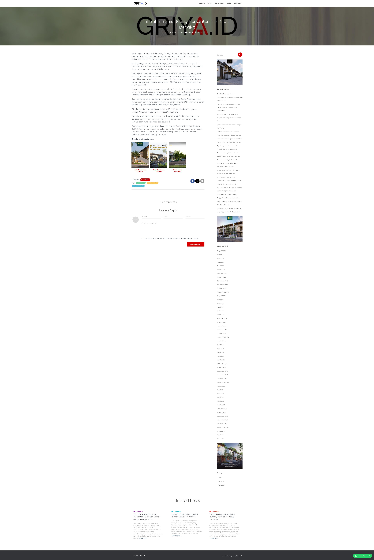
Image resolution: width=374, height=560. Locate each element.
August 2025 (221, 296)
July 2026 (220, 254)
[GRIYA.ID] (140, 3)
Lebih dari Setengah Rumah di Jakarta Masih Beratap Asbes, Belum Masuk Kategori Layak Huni (229, 187)
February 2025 (222, 318)
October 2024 (222, 333)
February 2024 (222, 363)
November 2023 (222, 375)
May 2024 (220, 352)
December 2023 (222, 371)
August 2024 (221, 341)
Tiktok (220, 478)
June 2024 (220, 348)
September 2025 (222, 292)
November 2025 (222, 284)
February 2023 (222, 408)
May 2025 (220, 307)
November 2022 (222, 420)
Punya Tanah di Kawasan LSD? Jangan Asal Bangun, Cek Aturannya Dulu (229, 118)
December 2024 (222, 326)
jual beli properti (152, 183)
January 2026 (221, 277)
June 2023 (220, 393)
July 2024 (220, 345)
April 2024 (220, 356)
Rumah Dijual (219, 3)
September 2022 (223, 427)
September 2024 (223, 337)
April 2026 (220, 266)
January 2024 (221, 367)
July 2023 (220, 390)
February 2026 (222, 273)
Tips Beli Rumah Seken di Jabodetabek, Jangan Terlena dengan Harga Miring (230, 97)
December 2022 (222, 416)
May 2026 (220, 262)
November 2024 (222, 330)
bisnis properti (141, 183)
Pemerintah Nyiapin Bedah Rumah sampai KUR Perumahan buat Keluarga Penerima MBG (229, 163)
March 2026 (221, 269)
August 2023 (221, 386)
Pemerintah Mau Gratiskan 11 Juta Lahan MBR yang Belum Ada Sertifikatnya (228, 107)
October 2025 (221, 288)
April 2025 (220, 311)
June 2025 (220, 303)
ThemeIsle (239, 556)
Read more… (143, 538)
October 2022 (221, 423)
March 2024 (221, 360)
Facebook (221, 485)
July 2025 (220, 300)
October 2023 (221, 378)
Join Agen (237, 3)
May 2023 (220, 397)
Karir (229, 3)
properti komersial (138, 186)
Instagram (221, 481)
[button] (362, 556)
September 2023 (223, 382)
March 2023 (221, 405)
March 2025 (221, 315)
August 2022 (221, 431)
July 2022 (220, 435)
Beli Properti (145, 179)
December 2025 (222, 281)
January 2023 (221, 412)
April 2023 (220, 401)
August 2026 (221, 251)
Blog (210, 3)
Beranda (202, 3)
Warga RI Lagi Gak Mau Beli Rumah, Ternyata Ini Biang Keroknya (222, 516)
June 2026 (220, 258)
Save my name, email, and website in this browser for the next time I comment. (171, 238)
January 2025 (221, 322)
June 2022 (220, 439)
